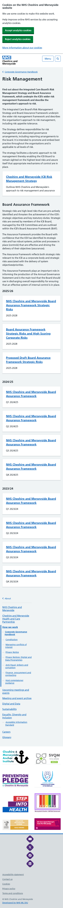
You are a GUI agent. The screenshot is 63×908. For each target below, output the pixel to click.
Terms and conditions (12, 893)
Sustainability (9, 709)
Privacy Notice (12, 652)
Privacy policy (8, 888)
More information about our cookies (22, 47)
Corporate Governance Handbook (21, 72)
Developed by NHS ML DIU (15, 902)
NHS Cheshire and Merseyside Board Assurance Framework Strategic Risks (31, 305)
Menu (48, 58)
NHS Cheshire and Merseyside (12, 609)
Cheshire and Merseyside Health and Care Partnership (15, 618)
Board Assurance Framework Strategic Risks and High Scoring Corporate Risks (28, 333)
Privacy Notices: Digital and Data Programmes (18, 658)
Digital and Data (11, 703)
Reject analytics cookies (17, 39)
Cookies (6, 884)
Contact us (7, 879)
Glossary (6, 737)
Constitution (12, 639)
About (8, 598)
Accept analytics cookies (18, 30)
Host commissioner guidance (14, 681)
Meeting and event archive (17, 698)
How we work (10, 627)
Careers (6, 731)
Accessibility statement (13, 874)
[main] (31, 411)
